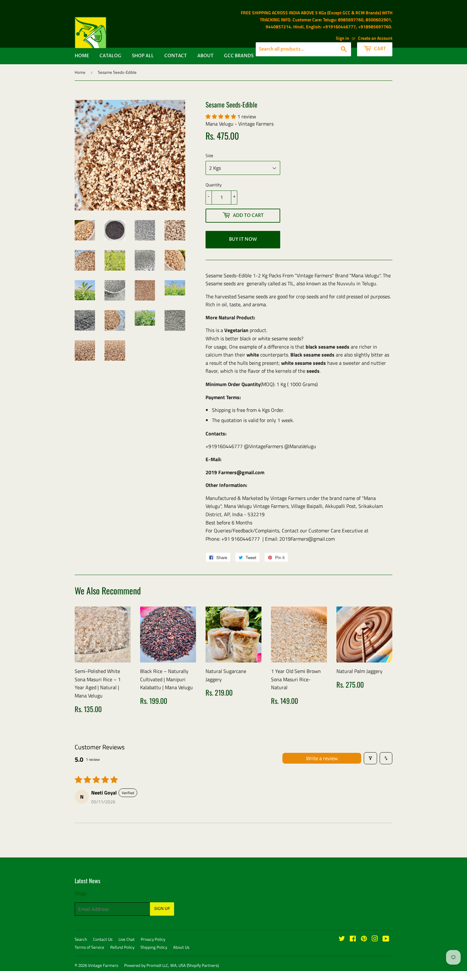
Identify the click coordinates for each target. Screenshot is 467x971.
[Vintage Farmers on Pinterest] (364, 939)
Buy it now (243, 239)
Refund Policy (122, 947)
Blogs (80, 893)
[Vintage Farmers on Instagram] (375, 939)
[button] (221, 116)
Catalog (110, 56)
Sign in (342, 38)
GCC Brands (239, 56)
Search (81, 939)
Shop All (143, 56)
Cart (379, 49)
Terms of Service (89, 947)
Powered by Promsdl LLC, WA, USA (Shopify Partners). (172, 965)
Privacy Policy (153, 939)
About (205, 56)
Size (209, 155)
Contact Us (102, 939)
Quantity (214, 184)
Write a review (322, 758)
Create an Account (375, 38)
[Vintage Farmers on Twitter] (342, 939)
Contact (175, 56)
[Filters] (370, 758)
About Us (181, 947)
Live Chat (126, 939)
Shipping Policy (153, 947)
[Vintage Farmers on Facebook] (352, 939)
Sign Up (162, 908)
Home (82, 56)
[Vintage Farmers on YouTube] (385, 939)
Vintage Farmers (103, 965)
